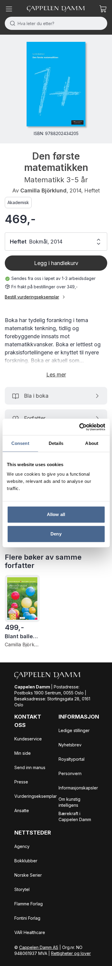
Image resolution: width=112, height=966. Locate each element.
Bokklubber (25, 860)
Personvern (70, 773)
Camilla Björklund (43, 190)
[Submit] (11, 23)
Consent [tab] (20, 443)
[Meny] (9, 9)
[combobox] (56, 23)
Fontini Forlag (27, 918)
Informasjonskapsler (78, 787)
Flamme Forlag (28, 903)
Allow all (56, 514)
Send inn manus (29, 767)
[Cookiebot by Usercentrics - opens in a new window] (79, 427)
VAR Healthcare (29, 932)
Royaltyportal (72, 759)
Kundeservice (28, 738)
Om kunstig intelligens (69, 802)
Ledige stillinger (74, 730)
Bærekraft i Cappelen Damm (75, 816)
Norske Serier (28, 875)
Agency (22, 846)
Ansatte (21, 810)
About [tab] (91, 443)
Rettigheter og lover (71, 953)
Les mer (56, 374)
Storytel (22, 889)
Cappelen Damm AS (38, 947)
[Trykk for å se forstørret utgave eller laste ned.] (56, 84)
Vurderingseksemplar (35, 796)
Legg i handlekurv (56, 263)
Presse (21, 781)
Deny (55, 533)
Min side (22, 753)
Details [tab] (56, 443)
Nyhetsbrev (70, 744)
